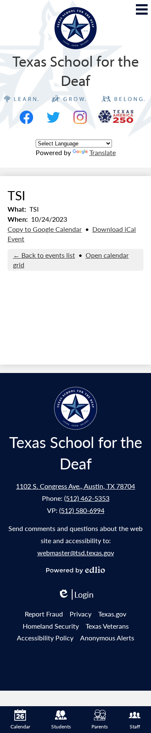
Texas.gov (112, 614)
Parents (99, 726)
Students (61, 726)
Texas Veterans (107, 626)
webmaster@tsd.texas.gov (75, 552)
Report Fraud (44, 614)
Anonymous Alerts (107, 637)
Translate (102, 152)
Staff (135, 726)
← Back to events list (44, 255)
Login (75, 594)
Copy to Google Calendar (45, 229)
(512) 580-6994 (81, 510)
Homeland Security (51, 626)
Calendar (20, 726)
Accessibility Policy (45, 637)
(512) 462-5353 (86, 498)
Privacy (80, 614)
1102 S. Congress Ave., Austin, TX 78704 (75, 486)
